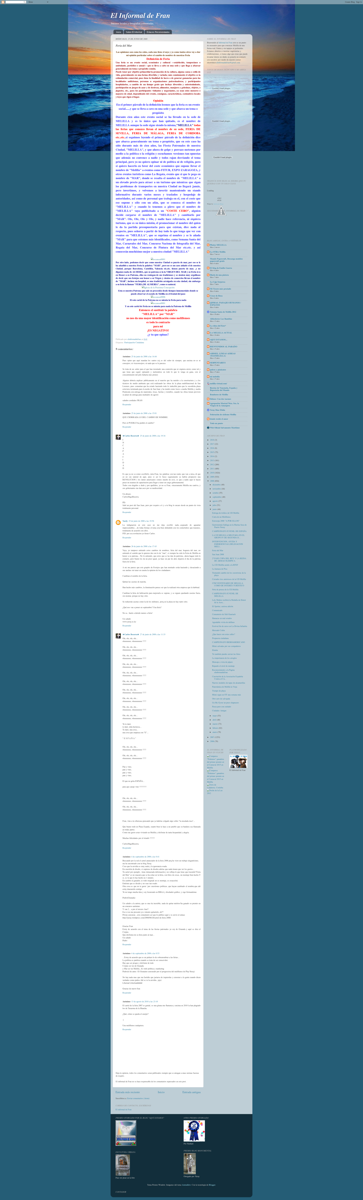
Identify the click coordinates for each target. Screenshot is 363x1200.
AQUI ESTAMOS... (218, 339)
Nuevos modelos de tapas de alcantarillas (228, 682)
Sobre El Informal (134, 32)
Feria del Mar (217, 550)
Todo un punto (216, 423)
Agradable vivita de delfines (223, 622)
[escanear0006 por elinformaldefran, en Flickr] (158, 296)
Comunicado (217, 610)
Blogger (212, 1184)
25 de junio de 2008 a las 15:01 (144, 413)
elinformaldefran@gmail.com (228, 62)
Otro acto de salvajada (221, 698)
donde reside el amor (219, 418)
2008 (212, 481)
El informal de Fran (123, 1109)
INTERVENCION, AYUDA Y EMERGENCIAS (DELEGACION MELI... (227, 544)
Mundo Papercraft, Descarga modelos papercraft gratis (226, 259)
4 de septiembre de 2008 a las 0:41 (145, 856)
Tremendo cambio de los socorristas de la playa (229, 573)
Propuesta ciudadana (220, 638)
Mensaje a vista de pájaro (222, 662)
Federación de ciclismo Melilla (223, 414)
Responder (127, 404)
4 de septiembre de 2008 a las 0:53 (145, 953)
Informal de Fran (225, 42)
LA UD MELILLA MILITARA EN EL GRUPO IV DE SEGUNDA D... (228, 536)
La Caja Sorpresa (217, 281)
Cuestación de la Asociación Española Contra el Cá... (227, 677)
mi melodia (215, 376)
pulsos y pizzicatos (218, 369)
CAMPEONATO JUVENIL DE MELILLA (225, 594)
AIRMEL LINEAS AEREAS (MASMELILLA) (223, 354)
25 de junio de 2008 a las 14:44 (144, 356)
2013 (212, 460)
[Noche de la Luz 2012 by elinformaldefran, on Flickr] (216, 793)
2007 (212, 737)
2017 (212, 444)
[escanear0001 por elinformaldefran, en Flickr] (158, 259)
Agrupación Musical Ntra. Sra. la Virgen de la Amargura (224, 404)
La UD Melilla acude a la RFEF (225, 564)
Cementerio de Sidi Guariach (224, 614)
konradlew (186, 1184)
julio (215, 505)
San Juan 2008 (218, 554)
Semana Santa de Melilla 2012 (223, 311)
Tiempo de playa (219, 690)
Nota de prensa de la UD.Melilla (225, 589)
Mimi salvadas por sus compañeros (226, 646)
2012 (212, 464)
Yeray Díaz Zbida (217, 409)
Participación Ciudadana (134, 342)
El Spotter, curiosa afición (222, 606)
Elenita (215, 650)
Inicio (118, 32)
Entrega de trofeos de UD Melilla (225, 513)
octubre (216, 492)
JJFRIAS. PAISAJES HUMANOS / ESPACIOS (225, 303)
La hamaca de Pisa (219, 568)
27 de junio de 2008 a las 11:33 (152, 634)
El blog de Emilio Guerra (221, 267)
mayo (215, 715)
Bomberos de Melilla (219, 394)
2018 (212, 439)
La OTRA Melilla (217, 251)
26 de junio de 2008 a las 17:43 (144, 546)
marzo (215, 723)
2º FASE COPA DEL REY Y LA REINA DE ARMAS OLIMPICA (229, 559)
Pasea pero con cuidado (221, 706)
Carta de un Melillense (221, 516)
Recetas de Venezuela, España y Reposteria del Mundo (223, 389)
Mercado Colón (218, 630)
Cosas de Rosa (216, 295)
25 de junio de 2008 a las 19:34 (152, 435)
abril (215, 719)
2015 (212, 452)
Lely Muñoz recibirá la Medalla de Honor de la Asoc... (229, 601)
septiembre (217, 497)
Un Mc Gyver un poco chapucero (225, 702)
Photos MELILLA (218, 244)
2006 (212, 741)
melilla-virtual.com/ (218, 383)
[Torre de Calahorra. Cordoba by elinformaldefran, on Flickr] (216, 787)
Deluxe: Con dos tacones (220, 398)
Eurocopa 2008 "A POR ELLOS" (225, 520)
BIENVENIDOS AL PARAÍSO (223, 346)
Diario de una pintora (219, 274)
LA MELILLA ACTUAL (221, 332)
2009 (212, 476)
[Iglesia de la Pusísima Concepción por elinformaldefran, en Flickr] (158, 287)
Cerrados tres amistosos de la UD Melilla (229, 579)
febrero (216, 728)
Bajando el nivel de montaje (223, 666)
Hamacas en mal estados (222, 618)
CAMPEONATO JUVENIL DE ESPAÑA (229, 531)
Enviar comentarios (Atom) (138, 1098)
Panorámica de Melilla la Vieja (224, 686)
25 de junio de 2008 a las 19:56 (141, 521)
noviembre (217, 488)
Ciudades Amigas (219, 710)
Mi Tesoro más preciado (220, 288)
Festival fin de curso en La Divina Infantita (229, 626)
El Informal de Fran (140, 15)
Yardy (125, 520)
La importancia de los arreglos (224, 658)
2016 (212, 448)
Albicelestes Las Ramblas (221, 318)
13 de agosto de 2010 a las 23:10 (144, 1001)
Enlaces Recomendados (158, 32)
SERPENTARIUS (218, 362)
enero (215, 732)
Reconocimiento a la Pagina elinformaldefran (223, 671)
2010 (212, 472)
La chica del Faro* (218, 325)
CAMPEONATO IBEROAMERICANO (228, 642)
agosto (215, 501)
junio (215, 509)
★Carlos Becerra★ (131, 435)
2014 (212, 456)
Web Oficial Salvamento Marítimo (225, 427)
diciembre (217, 484)
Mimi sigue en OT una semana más (226, 694)
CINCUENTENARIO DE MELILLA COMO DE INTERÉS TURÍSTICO (228, 584)
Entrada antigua (191, 1092)
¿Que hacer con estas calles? (223, 634)
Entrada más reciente (128, 1092)
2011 (212, 468)
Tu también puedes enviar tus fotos (226, 654)
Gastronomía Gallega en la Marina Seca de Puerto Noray (229, 526)
